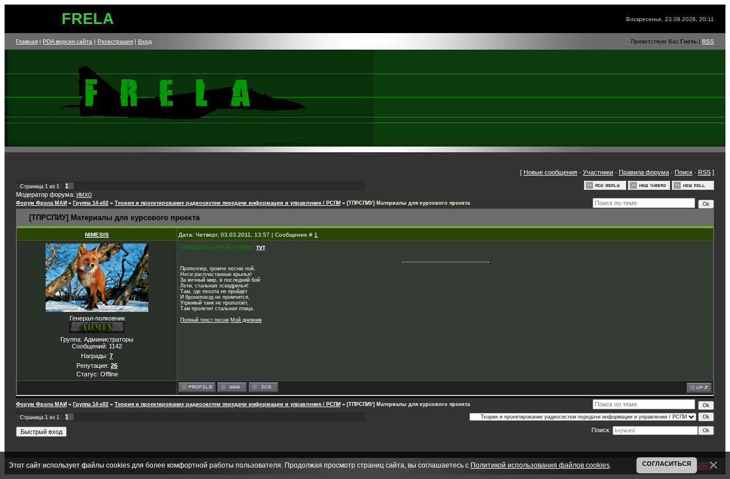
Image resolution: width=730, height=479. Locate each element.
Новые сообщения (550, 172)
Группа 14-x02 (90, 203)
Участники (598, 172)
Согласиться (666, 463)
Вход (145, 41)
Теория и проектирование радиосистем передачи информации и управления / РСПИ (227, 203)
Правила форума (644, 172)
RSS (708, 41)
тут (260, 246)
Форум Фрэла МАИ (41, 203)
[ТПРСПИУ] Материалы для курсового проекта (408, 203)
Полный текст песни (204, 320)
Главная (27, 41)
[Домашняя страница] (232, 387)
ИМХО (84, 195)
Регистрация (115, 41)
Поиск (683, 172)
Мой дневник (246, 320)
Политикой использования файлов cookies (540, 465)
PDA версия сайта (67, 41)
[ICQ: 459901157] (263, 387)
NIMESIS (97, 235)
